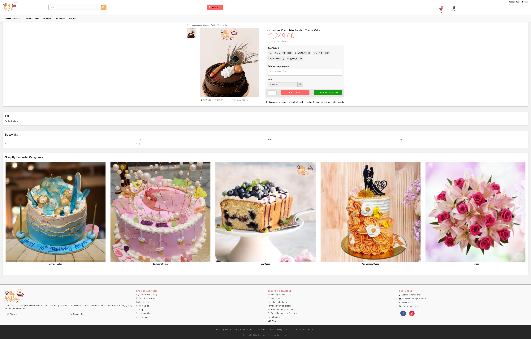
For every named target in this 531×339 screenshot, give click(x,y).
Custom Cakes (142, 306)
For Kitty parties (274, 317)
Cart (441, 11)
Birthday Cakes (32, 18)
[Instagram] (412, 313)
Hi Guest (454, 10)
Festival (72, 18)
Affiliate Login (142, 317)
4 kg (7, 144)
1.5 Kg (138, 140)
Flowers (525, 2)
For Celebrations (11, 121)
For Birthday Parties (276, 295)
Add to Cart (295, 93)
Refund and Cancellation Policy (254, 329)
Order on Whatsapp (329, 93)
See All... (272, 321)
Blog (218, 329)
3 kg (400, 140)
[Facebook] (403, 313)
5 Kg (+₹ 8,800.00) (294, 58)
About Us (14, 314)
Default (215, 7)
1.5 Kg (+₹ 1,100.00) (283, 53)
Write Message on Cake (278, 66)
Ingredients (226, 329)
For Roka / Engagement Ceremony (283, 313)
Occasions (60, 18)
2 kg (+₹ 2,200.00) (302, 53)
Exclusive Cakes (160, 264)
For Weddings (274, 298)
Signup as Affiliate (144, 313)
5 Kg (138, 144)
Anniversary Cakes (13, 18)
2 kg (269, 140)
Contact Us (78, 314)
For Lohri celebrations (277, 302)
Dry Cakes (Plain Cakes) (146, 295)
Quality (236, 329)
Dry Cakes (265, 264)
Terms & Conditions (292, 329)
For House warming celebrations (282, 309)
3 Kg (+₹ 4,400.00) (321, 53)
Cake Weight (273, 48)
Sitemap (139, 309)
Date (270, 79)
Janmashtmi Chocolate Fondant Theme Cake (209, 25)
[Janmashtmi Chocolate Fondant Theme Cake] (191, 33)
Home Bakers (309, 329)
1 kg (270, 53)
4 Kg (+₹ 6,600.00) (276, 58)
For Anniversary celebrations (280, 306)
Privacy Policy (276, 329)
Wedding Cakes (514, 2)
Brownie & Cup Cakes (145, 298)
